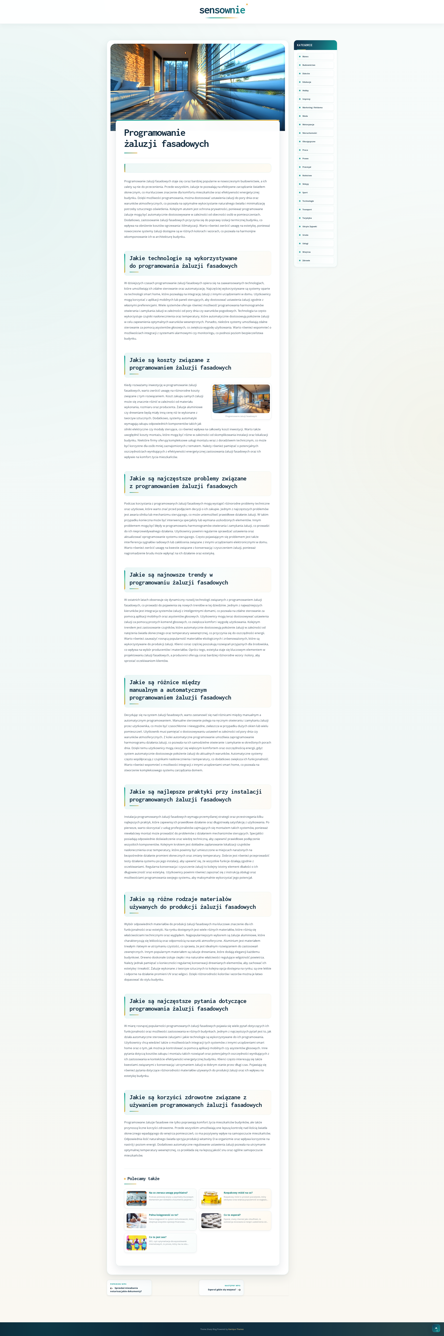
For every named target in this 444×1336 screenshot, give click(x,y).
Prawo (305, 158)
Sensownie (222, 9)
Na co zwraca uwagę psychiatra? (168, 1192)
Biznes (305, 56)
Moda (305, 116)
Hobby (305, 90)
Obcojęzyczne (308, 141)
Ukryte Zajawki (309, 226)
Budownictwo (308, 65)
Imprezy (306, 99)
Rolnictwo (307, 175)
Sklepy (305, 184)
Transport (307, 209)
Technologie (308, 201)
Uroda (305, 235)
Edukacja (306, 82)
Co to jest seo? (157, 1237)
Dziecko (306, 73)
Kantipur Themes (236, 1329)
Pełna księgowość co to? (163, 1215)
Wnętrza (306, 252)
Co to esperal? (232, 1215)
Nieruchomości (309, 133)
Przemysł (306, 167)
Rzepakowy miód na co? (238, 1192)
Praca (305, 150)
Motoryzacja (308, 124)
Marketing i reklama (312, 107)
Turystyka (307, 218)
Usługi (305, 243)
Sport (305, 192)
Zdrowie (306, 260)
